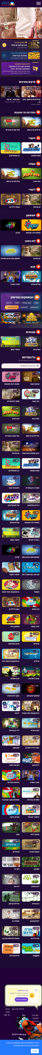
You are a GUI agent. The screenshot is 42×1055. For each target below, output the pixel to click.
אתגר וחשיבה (26, 303)
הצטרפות (35, 1021)
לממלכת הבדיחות (21, 999)
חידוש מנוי (35, 1024)
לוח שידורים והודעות (31, 1027)
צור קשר (7, 1014)
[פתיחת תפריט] (18, 4)
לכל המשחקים (12, 307)
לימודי (17, 303)
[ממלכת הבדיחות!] (21, 55)
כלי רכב (9, 303)
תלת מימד (24, 307)
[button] (12, 1045)
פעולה (36, 303)
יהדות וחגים (34, 307)
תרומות (19, 1017)
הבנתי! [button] (34, 1051)
